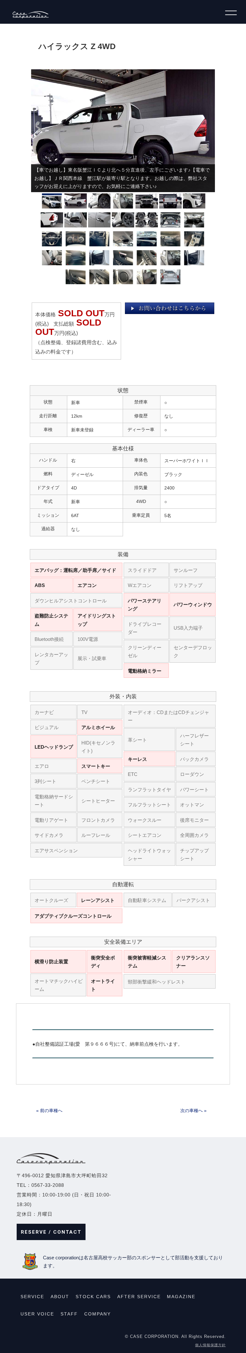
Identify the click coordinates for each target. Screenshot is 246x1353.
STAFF (69, 1313)
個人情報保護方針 (210, 1345)
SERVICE (32, 1296)
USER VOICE (37, 1313)
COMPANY (97, 1313)
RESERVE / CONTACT (51, 1232)
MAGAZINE (181, 1296)
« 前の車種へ (49, 1110)
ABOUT (60, 1296)
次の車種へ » (193, 1110)
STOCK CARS (93, 1296)
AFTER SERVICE (139, 1296)
